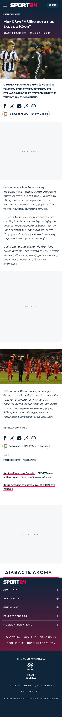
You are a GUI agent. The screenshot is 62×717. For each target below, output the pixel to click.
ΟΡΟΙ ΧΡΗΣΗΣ (15, 643)
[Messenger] (19, 106)
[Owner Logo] (30, 665)
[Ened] (31, 677)
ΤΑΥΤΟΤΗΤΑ (13, 637)
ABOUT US (30, 637)
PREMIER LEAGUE (11, 460)
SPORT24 (15, 686)
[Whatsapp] (33, 106)
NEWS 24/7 (31, 686)
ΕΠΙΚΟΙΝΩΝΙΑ (48, 637)
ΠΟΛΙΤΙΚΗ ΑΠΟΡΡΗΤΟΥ (41, 643)
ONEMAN (47, 686)
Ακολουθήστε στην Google (19, 473)
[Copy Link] (26, 106)
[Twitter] (11, 106)
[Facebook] (4, 106)
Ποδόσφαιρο (29, 460)
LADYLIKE (27, 691)
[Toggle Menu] (5, 5)
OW (38, 691)
